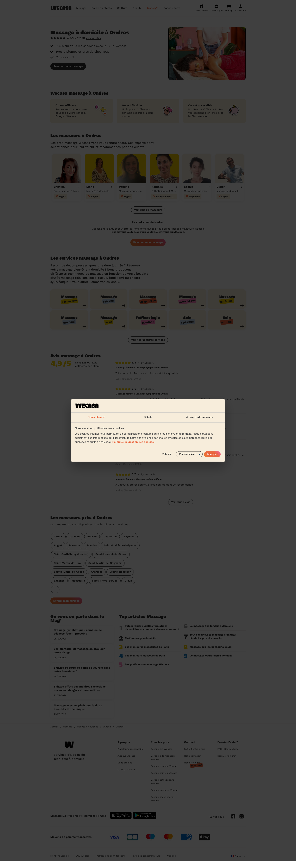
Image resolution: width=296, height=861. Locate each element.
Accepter (212, 454)
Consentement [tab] (96, 417)
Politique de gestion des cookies (133, 441)
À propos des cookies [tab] (199, 417)
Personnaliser (187, 454)
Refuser (166, 454)
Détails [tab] (148, 417)
